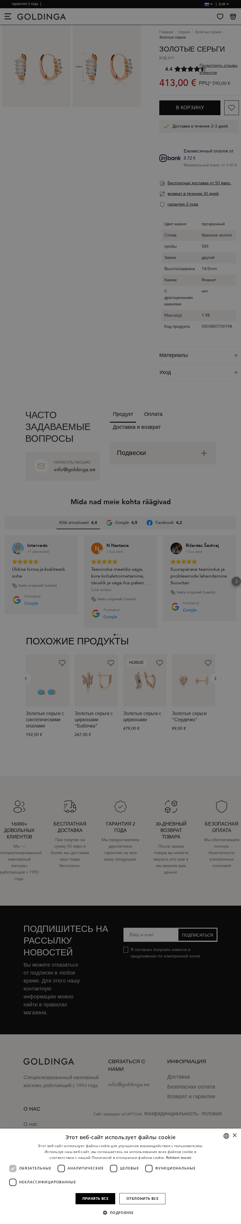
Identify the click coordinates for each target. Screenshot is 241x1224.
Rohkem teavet (179, 1157)
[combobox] (226, 1136)
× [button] (234, 1135)
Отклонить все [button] (142, 1198)
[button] (120, 1213)
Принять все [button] (95, 1198)
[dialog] (120, 1176)
